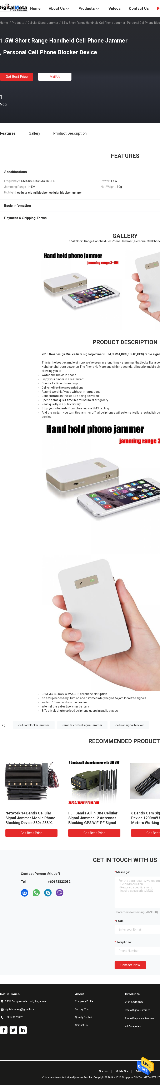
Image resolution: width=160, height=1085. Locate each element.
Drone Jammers (134, 1001)
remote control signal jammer (82, 725)
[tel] (71, 893)
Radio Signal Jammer (137, 1010)
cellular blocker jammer (33, 725)
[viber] (59, 893)
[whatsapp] (36, 893)
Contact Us (81, 1025)
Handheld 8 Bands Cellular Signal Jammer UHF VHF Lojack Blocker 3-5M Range (91, 818)
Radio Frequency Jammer (139, 1018)
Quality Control (83, 1017)
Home (4, 22)
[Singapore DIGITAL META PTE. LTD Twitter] (13, 1030)
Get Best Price (17, 77)
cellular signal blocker (129, 725)
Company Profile (84, 1001)
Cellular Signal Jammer (43, 22)
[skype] (48, 893)
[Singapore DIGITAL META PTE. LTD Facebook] (4, 1030)
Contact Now (130, 965)
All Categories (133, 1026)
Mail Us (55, 77)
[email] (24, 893)
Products (18, 22)
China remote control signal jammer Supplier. (68, 1077)
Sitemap (103, 1071)
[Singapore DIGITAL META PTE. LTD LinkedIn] (23, 1030)
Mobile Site (122, 1071)
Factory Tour (82, 1009)
